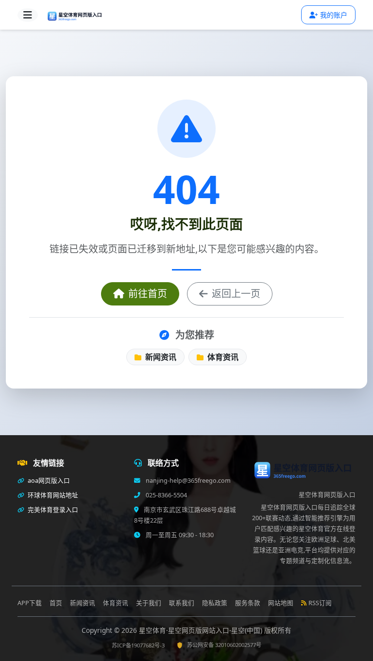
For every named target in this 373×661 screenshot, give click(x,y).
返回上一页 (236, 293)
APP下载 (29, 603)
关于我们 (148, 603)
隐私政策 (214, 603)
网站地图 (280, 603)
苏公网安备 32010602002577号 (224, 644)
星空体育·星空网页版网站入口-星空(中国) (201, 630)
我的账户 (333, 14)
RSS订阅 (320, 603)
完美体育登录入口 (52, 510)
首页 (56, 603)
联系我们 (181, 603)
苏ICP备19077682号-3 (138, 645)
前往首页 (147, 293)
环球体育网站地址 (52, 495)
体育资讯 (221, 357)
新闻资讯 (159, 357)
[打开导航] (27, 15)
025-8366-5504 (165, 495)
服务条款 (247, 603)
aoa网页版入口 (48, 480)
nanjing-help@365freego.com (187, 480)
